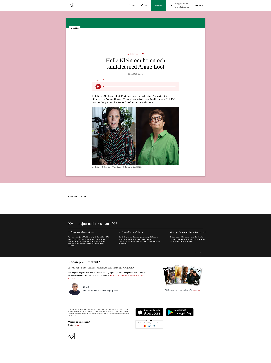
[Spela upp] (98, 86)
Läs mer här (196, 290)
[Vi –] (71, 5)
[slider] (103, 86)
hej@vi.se (79, 325)
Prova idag (158, 5)
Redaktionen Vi (135, 54)
